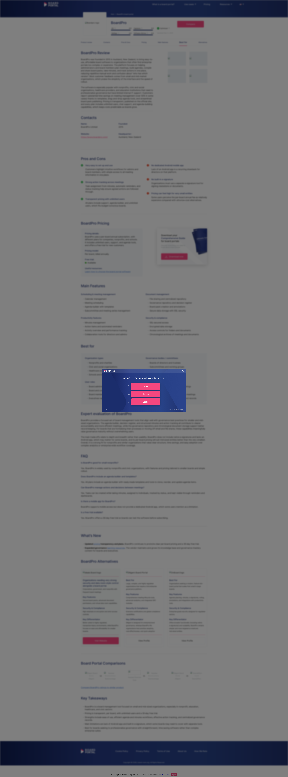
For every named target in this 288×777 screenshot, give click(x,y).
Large (145, 402)
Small (145, 386)
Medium (145, 394)
